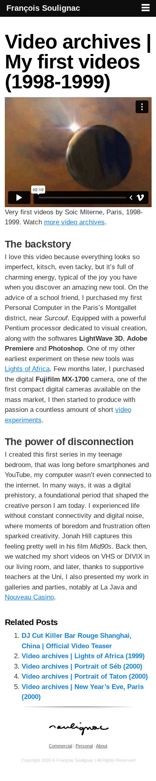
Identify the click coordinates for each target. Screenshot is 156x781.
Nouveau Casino (29, 597)
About (101, 745)
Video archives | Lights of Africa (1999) (83, 656)
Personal (84, 745)
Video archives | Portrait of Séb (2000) (82, 666)
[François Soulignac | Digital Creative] (78, 18)
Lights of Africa (27, 369)
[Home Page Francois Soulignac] (78, 739)
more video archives (74, 222)
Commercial (60, 745)
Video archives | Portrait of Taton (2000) (85, 676)
